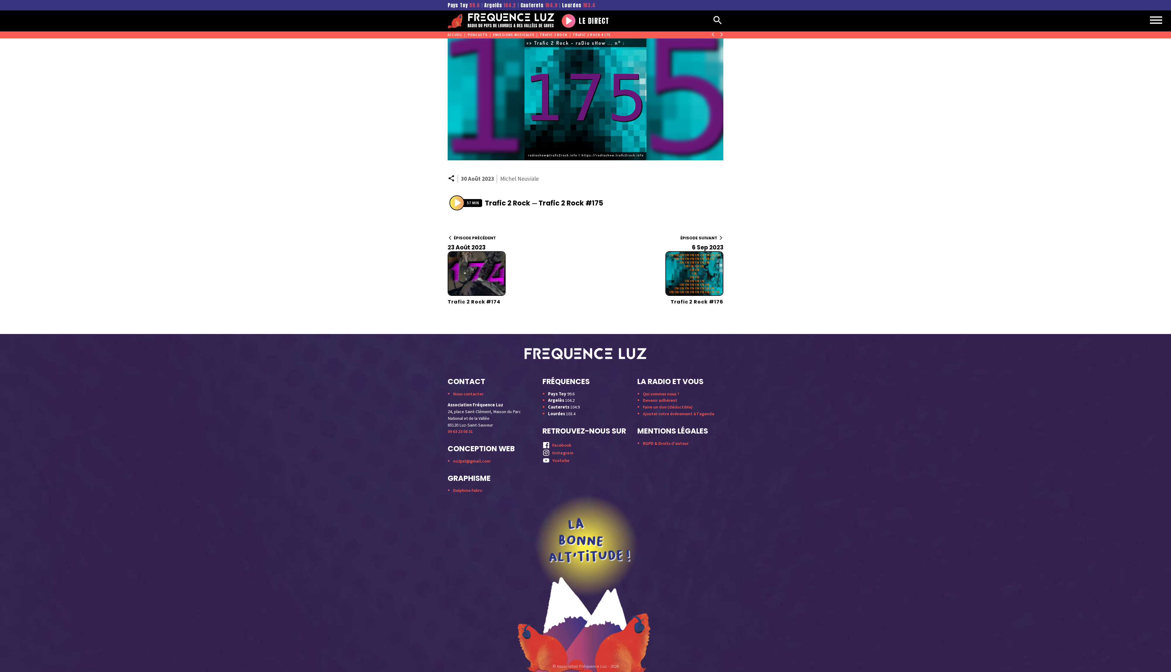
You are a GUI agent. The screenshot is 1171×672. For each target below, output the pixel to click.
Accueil (455, 35)
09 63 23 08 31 (460, 431)
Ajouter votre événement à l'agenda (678, 414)
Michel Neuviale (519, 179)
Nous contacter (468, 394)
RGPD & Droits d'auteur (666, 443)
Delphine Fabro (467, 490)
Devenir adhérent (660, 400)
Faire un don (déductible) (668, 407)
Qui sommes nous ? (661, 394)
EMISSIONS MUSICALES (514, 35)
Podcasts (478, 35)
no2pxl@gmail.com (471, 461)
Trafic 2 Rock (554, 35)
